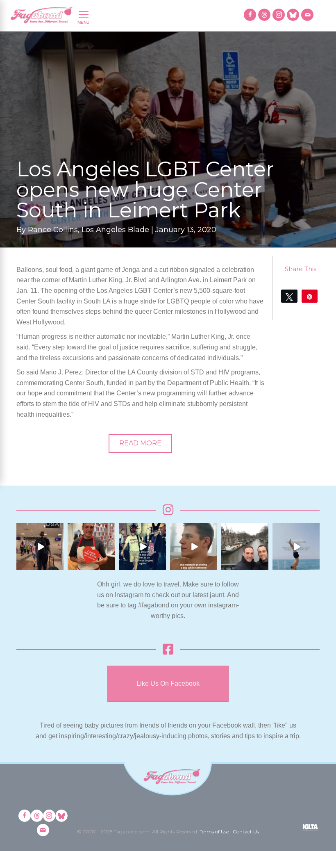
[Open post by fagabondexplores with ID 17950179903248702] (193, 546)
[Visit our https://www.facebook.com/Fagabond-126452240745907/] (250, 15)
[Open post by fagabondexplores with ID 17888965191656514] (244, 546)
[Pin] (309, 296)
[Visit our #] (307, 15)
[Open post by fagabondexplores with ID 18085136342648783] (91, 546)
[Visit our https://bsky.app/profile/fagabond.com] (293, 15)
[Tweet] (289, 296)
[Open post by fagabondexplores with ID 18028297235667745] (40, 546)
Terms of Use (214, 831)
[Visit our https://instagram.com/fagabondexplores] (278, 15)
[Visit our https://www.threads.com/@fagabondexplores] (264, 15)
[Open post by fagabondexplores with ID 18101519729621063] (142, 546)
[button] (140, 443)
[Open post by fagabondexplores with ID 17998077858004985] (296, 546)
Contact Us (246, 831)
